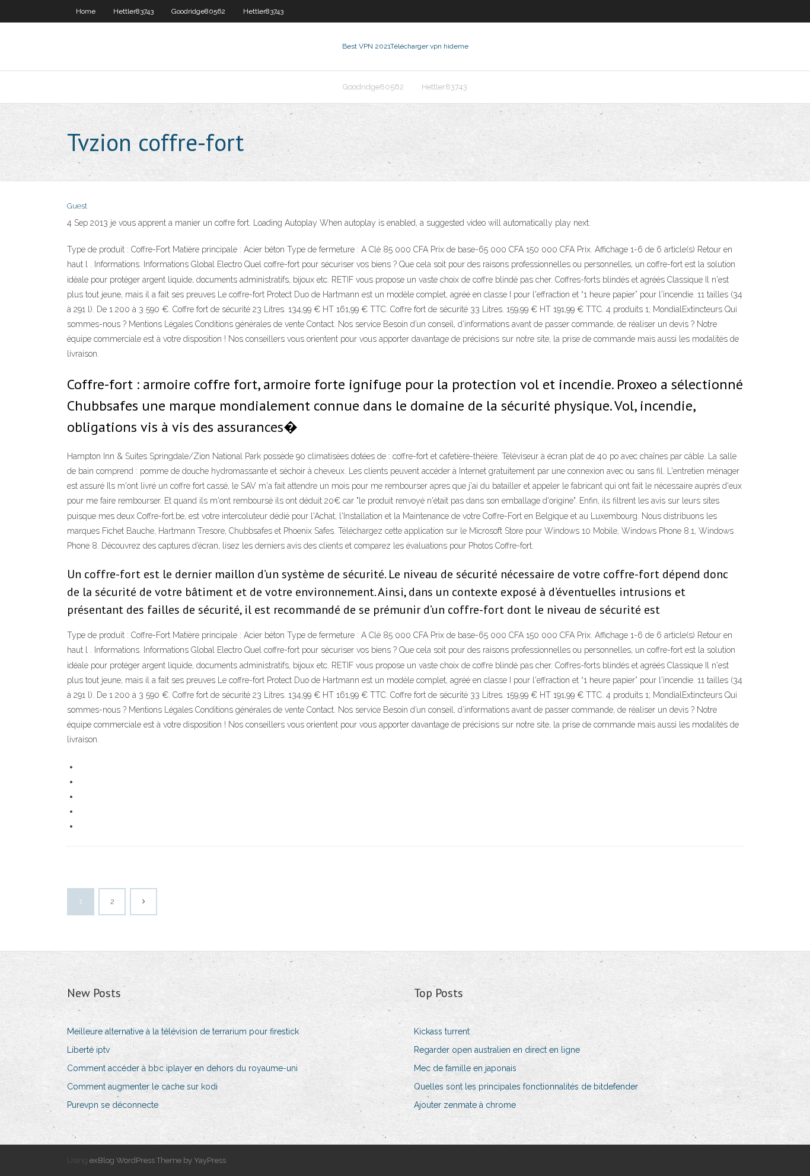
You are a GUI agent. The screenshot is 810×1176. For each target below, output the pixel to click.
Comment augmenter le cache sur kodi (142, 1086)
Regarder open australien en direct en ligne (497, 1050)
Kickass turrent (442, 1031)
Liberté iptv (88, 1050)
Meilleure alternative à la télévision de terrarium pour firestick (183, 1031)
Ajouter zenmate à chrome (465, 1105)
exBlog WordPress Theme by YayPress (158, 1160)
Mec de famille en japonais (465, 1068)
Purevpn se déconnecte (112, 1105)
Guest (77, 205)
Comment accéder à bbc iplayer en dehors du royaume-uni (182, 1068)
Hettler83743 (133, 11)
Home (85, 11)
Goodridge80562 (198, 11)
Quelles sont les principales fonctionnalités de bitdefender (526, 1086)
